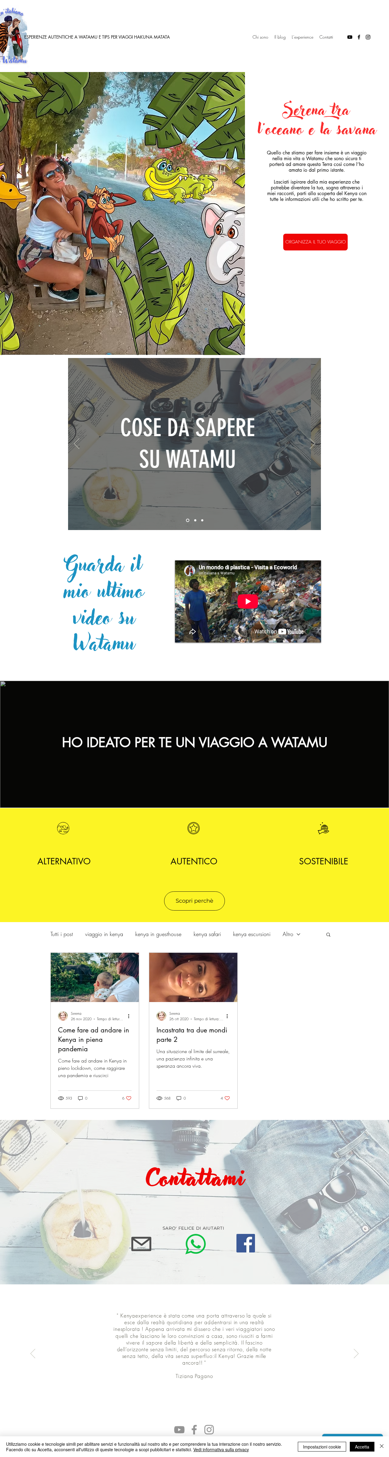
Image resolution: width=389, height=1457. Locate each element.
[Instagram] (209, 1429)
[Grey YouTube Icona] (179, 1429)
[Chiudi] (381, 1446)
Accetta (362, 1447)
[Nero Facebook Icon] (359, 37)
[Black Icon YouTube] (350, 37)
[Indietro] (76, 444)
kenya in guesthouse (158, 934)
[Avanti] (312, 444)
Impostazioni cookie (322, 1447)
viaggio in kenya (104, 934)
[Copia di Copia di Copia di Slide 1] (187, 520)
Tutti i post (61, 934)
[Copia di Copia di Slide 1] (202, 520)
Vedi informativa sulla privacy (221, 1449)
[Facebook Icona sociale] (245, 1243)
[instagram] (368, 37)
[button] (328, 935)
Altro (288, 934)
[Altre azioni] (130, 1016)
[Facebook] (194, 1429)
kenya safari (207, 934)
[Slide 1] (195, 520)
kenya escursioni (251, 934)
